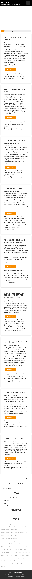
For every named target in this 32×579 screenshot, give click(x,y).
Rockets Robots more (13, 189)
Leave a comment (11, 282)
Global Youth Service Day (24, 552)
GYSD (2, 555)
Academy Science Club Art (11, 275)
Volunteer (23, 76)
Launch (18, 78)
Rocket (5, 129)
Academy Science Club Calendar (9, 498)
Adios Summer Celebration (15, 240)
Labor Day (14, 78)
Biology (2, 546)
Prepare (24, 558)
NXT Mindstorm (12, 558)
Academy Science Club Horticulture (9, 535)
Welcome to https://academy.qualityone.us (12, 505)
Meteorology (20, 216)
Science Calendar (15, 172)
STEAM (5, 280)
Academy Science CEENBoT (23, 524)
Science (18, 74)
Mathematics (23, 73)
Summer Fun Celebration (14, 89)
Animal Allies (18, 543)
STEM (13, 76)
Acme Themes (21, 576)
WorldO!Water (20, 323)
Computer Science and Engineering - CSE (18, 546)
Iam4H (10, 555)
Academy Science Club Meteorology (14, 222)
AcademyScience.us (11, 524)
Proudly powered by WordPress (13, 574)
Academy (6, 2)
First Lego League (5, 552)
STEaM (10, 76)
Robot (25, 216)
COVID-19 (7, 121)
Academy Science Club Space (7, 543)
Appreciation (15, 270)
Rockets (22, 78)
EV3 (28, 549)
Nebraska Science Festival (19, 225)
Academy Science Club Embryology (9, 529)
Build (7, 78)
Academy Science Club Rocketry (23, 541)
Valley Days (20, 124)
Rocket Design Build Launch (10, 74)
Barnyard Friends (5, 500)
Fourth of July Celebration (15, 141)
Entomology (23, 549)
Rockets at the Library (13, 439)
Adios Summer (8, 73)
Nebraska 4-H (4, 558)
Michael (27, 555)
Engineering (17, 73)
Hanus (6, 555)
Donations (3, 503)
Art (13, 73)
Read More (10, 69)
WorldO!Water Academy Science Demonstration (14, 294)
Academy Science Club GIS (21, 532)
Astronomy (25, 543)
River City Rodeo (5, 560)
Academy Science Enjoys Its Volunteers (15, 342)
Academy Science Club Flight (7, 532)
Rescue (19, 319)
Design (9, 78)
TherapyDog (23, 563)
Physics (19, 558)
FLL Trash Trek (13, 552)
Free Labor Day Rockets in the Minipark (15, 38)
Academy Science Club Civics (20, 526)
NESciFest (6, 227)
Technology (18, 76)
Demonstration (14, 327)
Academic (18, 42)
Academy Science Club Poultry (8, 541)
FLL (17, 121)
